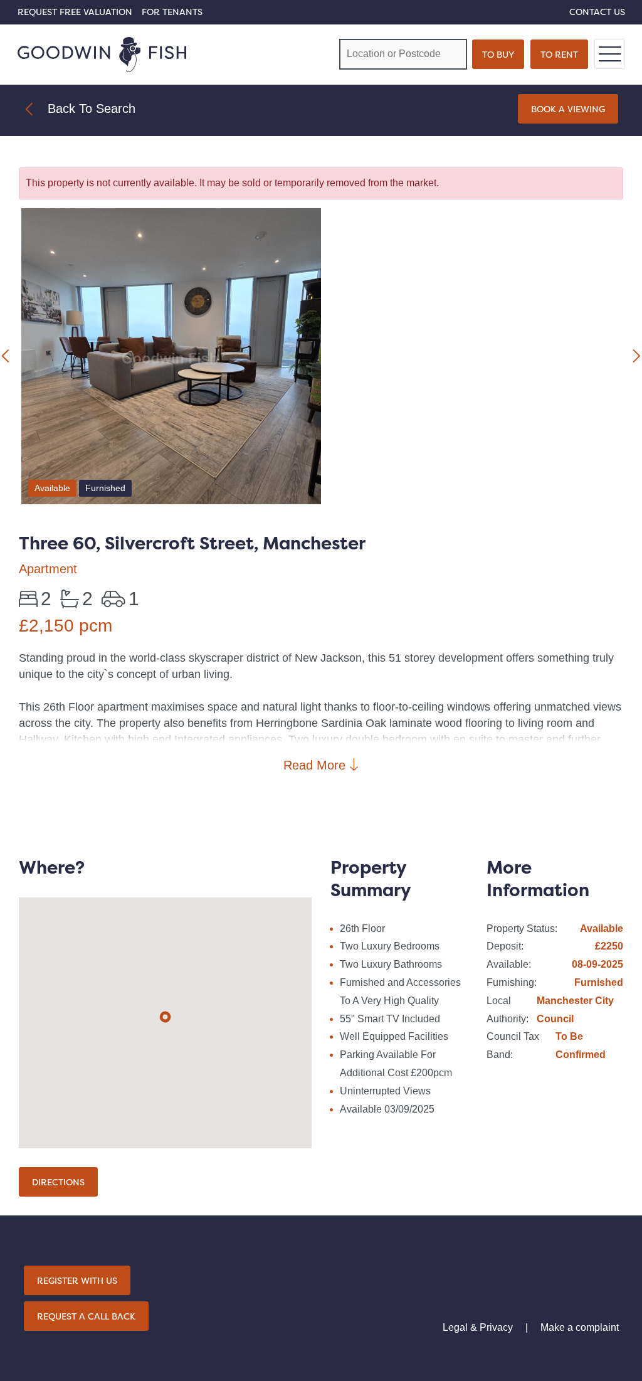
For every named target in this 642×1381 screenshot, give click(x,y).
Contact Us (597, 12)
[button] (165, 1017)
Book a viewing (568, 109)
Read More (316, 765)
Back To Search (91, 108)
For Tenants (172, 12)
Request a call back (86, 1316)
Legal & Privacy (478, 1327)
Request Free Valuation (75, 12)
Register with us (77, 1280)
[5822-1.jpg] (171, 358)
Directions (58, 1182)
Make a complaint (579, 1327)
